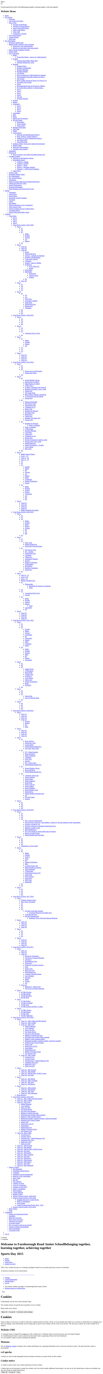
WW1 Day (28, 759)
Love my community (19, 1185)
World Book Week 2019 (32, 873)
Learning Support (14, 156)
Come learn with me (31, 259)
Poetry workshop (34, 425)
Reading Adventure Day (32, 418)
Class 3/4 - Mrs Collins (28, 1055)
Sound (31, 268)
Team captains (21, 124)
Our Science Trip (30, 1053)
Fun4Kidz (12, 1216)
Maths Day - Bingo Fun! (33, 987)
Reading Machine (30, 431)
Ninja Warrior (29, 876)
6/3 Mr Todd (25, 1014)
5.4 (22, 351)
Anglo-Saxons (33, 275)
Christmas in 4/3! (30, 436)
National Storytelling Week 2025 (27, 61)
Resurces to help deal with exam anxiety (25, 48)
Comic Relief (29, 745)
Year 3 (19, 89)
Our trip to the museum (32, 1034)
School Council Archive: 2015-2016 (24, 1198)
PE (26, 279)
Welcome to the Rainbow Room (23, 158)
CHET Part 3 (29, 385)
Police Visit (28, 409)
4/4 (22, 450)
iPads (10, 1210)
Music (15, 117)
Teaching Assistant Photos (21, 26)
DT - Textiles (29, 552)
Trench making (30, 777)
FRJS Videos (13, 1209)
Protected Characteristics (20, 147)
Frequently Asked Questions (18, 198)
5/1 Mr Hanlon (25, 1001)
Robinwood (28, 306)
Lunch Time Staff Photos (21, 28)
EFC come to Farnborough (33, 821)
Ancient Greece (30, 1059)
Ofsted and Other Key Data (17, 183)
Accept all (12, 1312)
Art (26, 239)
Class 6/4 (24, 360)
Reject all (4, 1312)
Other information (14, 1228)
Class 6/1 (24, 355)
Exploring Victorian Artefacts (34, 965)
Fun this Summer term (32, 916)
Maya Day (28, 449)
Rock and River (30, 754)
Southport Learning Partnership (23, 1174)
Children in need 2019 (20, 1187)
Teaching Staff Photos (20, 24)
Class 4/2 (24, 248)
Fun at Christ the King (32, 698)
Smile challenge (30, 781)
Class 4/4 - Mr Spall (27, 1075)
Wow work (28, 543)
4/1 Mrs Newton (26, 992)
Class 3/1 (24, 714)
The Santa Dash (30, 393)
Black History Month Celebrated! (35, 395)
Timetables (12, 151)
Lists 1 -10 (24, 579)
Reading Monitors (22, 70)
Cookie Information (11, 1279)
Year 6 (19, 95)
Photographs (29, 584)
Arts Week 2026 (22, 142)
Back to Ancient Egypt (32, 833)
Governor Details (14, 1223)
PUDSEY (28, 685)
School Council (14, 1167)
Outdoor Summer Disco (28, 900)
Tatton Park (28, 696)
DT (26, 295)
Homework (12, 153)
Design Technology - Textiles (34, 445)
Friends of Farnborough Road (18, 1214)
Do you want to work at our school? (20, 1225)
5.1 (22, 339)
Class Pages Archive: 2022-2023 (23, 512)
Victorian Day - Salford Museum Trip (37, 1061)
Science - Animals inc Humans (34, 256)
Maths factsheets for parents (30, 510)
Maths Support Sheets (28, 454)
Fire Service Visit (30, 404)
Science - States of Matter (33, 263)
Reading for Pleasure (31, 411)
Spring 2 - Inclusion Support (26, 167)
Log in (7, 1234)
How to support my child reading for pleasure (31, 75)
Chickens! (28, 960)
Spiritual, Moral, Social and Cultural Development (29, 144)
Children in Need (18, 1183)
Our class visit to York (32, 748)
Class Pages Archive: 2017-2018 (23, 896)
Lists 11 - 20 (25, 458)
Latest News (17, 171)
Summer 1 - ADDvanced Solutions (28, 169)
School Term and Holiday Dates (19, 212)
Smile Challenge (30, 756)
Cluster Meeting (18, 1192)
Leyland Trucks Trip (31, 866)
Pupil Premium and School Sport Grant (21, 189)
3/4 (22, 243)
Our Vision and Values (16, 21)
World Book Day (30, 254)
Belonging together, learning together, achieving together (43, 1041)
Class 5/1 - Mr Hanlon (28, 1079)
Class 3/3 (24, 718)
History (15, 102)
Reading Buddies (22, 71)
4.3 (22, 331)
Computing (16, 113)
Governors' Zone (14, 1230)
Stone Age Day (30, 970)
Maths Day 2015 (30, 1064)
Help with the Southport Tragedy (19, 50)
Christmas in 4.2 (30, 407)
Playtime (27, 978)
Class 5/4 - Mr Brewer (28, 1084)
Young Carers (13, 172)
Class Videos (29, 447)
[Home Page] (1, 4)
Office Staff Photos (19, 30)
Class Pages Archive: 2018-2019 (23, 810)
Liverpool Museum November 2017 (40, 913)
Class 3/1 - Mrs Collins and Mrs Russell (33, 1021)
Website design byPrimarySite (15, 1288)
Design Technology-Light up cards (36, 440)
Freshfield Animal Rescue (21, 1171)
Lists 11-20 (24, 577)
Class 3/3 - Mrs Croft (27, 1025)
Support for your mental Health (23, 46)
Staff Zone (12, 39)
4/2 (22, 400)
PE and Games (17, 120)
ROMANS (32, 274)
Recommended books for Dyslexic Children (31, 86)
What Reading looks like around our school (30, 77)
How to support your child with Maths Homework (29, 154)
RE (26, 534)
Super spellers (29, 786)
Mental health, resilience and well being (21, 44)
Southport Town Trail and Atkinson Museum (43, 918)
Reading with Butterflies (32, 257)
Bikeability (28, 882)
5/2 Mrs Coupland (26, 1003)
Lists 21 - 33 (25, 460)
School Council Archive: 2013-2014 (24, 1207)
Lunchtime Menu (14, 210)
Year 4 (19, 91)
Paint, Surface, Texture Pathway (27, 136)
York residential (30, 869)
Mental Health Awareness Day (34, 793)
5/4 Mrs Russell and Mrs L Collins (32, 1006)
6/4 (22, 313)
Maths (15, 55)
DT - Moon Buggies (31, 752)
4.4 (22, 335)
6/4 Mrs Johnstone (27, 1015)
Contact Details (14, 37)
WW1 (31, 588)
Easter (27, 252)
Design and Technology (20, 118)
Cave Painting (29, 976)
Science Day (29, 420)
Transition (12, 200)
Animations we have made (29, 846)
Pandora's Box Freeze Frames (34, 1043)
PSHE (15, 131)
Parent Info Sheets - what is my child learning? (31, 57)
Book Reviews (21, 1095)
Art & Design (17, 133)
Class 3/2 (24, 716)
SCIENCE (28, 265)
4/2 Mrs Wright (26, 994)
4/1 (22, 378)
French (27, 483)
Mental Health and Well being (34, 835)
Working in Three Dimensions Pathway (29, 138)
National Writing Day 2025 (25, 62)
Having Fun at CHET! (32, 382)
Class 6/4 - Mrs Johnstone (29, 1093)
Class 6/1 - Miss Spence (28, 1088)
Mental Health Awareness (33, 867)
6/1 (22, 293)
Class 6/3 (24, 358)
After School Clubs (15, 207)
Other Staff (16, 32)
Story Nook (16, 1178)
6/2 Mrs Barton (26, 1012)
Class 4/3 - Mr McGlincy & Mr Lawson (33, 1073)
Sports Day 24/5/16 (31, 1046)
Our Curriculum (14, 53)
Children (7, 214)
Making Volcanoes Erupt (33, 1052)
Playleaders (20, 122)
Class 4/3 (24, 250)
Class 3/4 (24, 719)
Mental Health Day (31, 544)
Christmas (28, 261)
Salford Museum (30, 1026)
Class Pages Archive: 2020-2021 (23, 710)
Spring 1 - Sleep (22, 165)
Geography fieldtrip (31, 301)
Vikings (31, 277)
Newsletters (12, 203)
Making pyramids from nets (33, 1035)
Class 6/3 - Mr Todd (27, 1091)
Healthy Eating (17, 1194)
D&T (26, 642)
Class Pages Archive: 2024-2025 (23, 315)
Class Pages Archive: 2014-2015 (23, 1097)
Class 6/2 (24, 357)
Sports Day (28, 570)
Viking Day (28, 391)
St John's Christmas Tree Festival (35, 387)
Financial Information (16, 187)
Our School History (15, 35)
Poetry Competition (19, 1189)
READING (28, 270)
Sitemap (7, 1278)
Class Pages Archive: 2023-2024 (23, 362)
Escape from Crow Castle (33, 441)
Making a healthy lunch (32, 828)
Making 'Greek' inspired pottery (35, 1039)
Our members (17, 1182)
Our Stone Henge (30, 1032)
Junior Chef (28, 969)
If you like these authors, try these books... (30, 88)
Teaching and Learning (20, 149)
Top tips (19, 97)
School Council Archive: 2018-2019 (24, 1196)
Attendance (12, 192)
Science (15, 100)
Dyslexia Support (22, 98)
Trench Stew (29, 779)
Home (7, 15)
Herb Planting (17, 1191)
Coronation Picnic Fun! (32, 593)
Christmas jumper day (32, 775)
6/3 (22, 311)
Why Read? (20, 79)
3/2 (22, 230)
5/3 (22, 288)
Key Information (10, 41)
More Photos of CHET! (32, 384)
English (15, 59)
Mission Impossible (31, 402)
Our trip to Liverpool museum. (34, 988)
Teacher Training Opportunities (19, 1227)
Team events (21, 126)
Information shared (19, 160)
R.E (26, 860)
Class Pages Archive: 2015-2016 (23, 1017)
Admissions (12, 180)
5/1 (22, 284)
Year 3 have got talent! (28, 902)
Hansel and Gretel (30, 373)
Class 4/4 (24, 281)
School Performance (15, 185)
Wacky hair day (30, 784)
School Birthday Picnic (32, 380)
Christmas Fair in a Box (32, 333)
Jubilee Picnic (29, 669)
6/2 (22, 310)
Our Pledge (20, 73)
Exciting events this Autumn (34, 911)
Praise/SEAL (29, 792)
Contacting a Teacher (19, 33)
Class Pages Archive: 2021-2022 (23, 620)
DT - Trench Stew (31, 763)
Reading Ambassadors (24, 68)
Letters (11, 201)
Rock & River (29, 741)
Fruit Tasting (21, 1203)
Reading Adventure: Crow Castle (35, 389)
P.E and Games (30, 797)
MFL (14, 115)
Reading (15, 64)
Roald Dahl (28, 673)
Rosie (27, 683)
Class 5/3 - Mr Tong (27, 1082)
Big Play (15, 1180)
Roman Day (29, 398)
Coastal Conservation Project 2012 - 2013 (30, 1205)
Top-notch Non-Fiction (24, 82)
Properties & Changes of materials (40, 586)
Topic (27, 858)
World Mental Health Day (33, 747)
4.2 (22, 330)
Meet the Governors (15, 1218)
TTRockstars (29, 429)
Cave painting (29, 1028)
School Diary (13, 196)
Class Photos (29, 678)
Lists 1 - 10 (24, 456)
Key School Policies (15, 178)
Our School (8, 17)
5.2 (22, 348)
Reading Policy (22, 66)
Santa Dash (28, 302)
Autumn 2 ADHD (22, 163)
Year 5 (19, 93)
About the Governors (15, 1221)
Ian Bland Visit (30, 413)
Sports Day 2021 (30, 743)
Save (18, 1372)
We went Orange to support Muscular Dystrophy (40, 831)
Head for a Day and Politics (21, 1176)
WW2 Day (28, 299)
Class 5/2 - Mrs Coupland (29, 1080)
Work (30, 606)
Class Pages (12, 216)
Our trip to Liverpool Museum (34, 958)
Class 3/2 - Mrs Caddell (28, 1023)
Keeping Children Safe (16, 43)
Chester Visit (29, 674)
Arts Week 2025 (22, 140)
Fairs (26, 967)
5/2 (22, 286)
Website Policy (9, 1281)
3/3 (22, 232)
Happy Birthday (30, 788)
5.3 (22, 349)
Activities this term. (31, 914)
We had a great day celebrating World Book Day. (40, 826)
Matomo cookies (11, 1346)
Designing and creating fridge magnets (37, 1037)
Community (8, 1212)
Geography (16, 104)
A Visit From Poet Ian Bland (34, 396)
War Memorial (17, 1169)
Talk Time (16, 129)
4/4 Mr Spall (25, 997)
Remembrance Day (31, 961)
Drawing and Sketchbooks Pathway (28, 135)
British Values (17, 145)
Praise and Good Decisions (33, 371)
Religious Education (19, 127)
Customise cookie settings (24, 1312)
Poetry (19, 84)
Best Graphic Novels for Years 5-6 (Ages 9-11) (32, 80)
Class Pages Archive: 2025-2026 (23, 225)
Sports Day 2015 (10, 1264)
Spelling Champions (31, 568)
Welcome (12, 19)
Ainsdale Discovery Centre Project (28, 1200)
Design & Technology (32, 956)
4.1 (22, 328)
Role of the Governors (16, 1219)
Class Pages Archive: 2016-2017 (23, 947)
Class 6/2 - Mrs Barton (28, 1089)
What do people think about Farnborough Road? (24, 182)
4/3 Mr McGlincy (26, 996)
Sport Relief (29, 1048)
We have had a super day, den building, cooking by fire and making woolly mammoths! (52, 822)
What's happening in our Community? (21, 205)
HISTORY (28, 272)
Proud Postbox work (31, 790)
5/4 (22, 290)
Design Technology (31, 481)
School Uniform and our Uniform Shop (21, 209)
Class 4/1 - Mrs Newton (28, 1070)
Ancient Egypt (29, 1057)
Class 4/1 (24, 247)
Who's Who (12, 23)
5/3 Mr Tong (25, 1005)
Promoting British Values (17, 174)
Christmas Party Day (31, 1062)
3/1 (22, 228)
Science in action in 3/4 (32, 824)
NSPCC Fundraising (23, 1201)
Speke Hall (28, 875)
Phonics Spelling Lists (28, 580)
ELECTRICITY (34, 266)
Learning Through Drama (33, 974)
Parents (7, 191)
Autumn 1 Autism (22, 162)
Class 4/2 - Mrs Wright (28, 1071)
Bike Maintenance (31, 830)
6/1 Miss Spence (26, 1010)
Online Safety (13, 52)
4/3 (22, 422)
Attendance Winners (31, 559)
